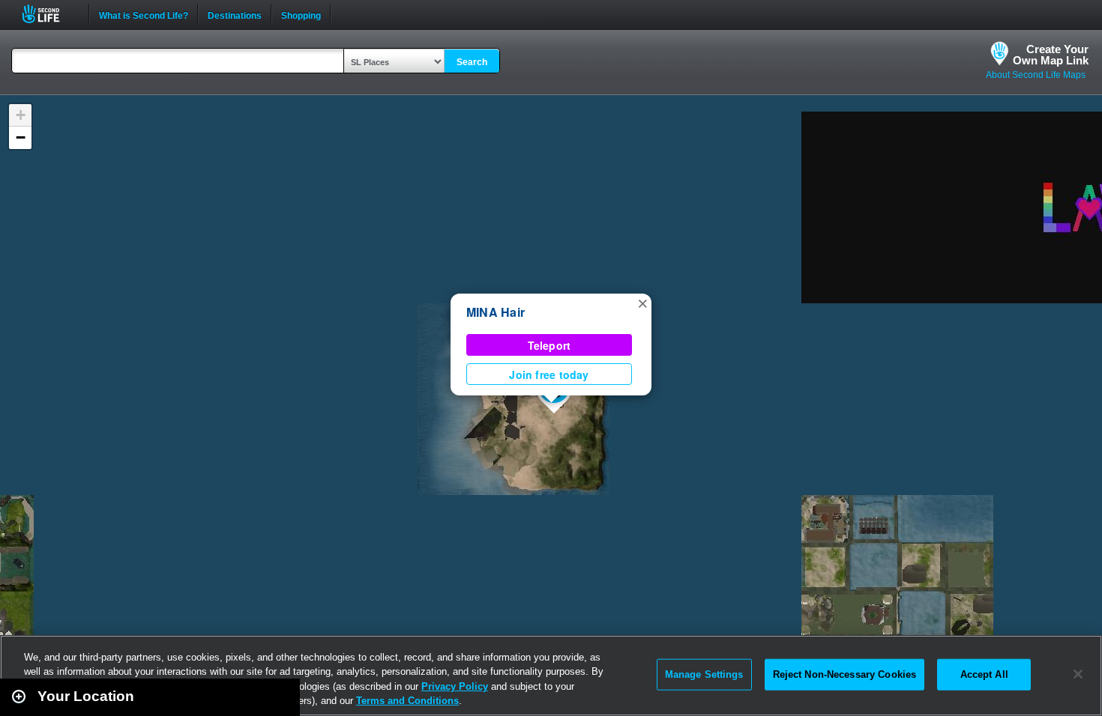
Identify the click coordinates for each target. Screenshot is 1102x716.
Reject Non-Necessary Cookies (845, 674)
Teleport (549, 345)
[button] (642, 303)
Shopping (301, 14)
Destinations (235, 14)
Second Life (49, 14)
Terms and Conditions (407, 700)
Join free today (548, 374)
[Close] (1078, 674)
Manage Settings (704, 674)
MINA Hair (495, 312)
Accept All (984, 674)
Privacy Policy (454, 686)
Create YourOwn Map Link (1051, 55)
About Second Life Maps (1036, 75)
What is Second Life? (143, 14)
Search (472, 62)
